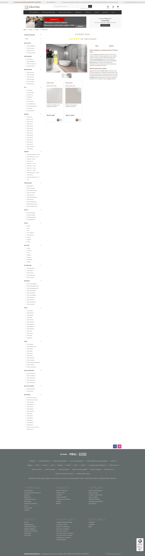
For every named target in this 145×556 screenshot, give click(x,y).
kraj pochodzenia (29, 386)
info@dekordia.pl (43, 2)
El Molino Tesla (50, 82)
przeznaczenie (28, 69)
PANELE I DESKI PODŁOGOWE (48, 12)
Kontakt (26, 510)
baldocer (60, 465)
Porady (26, 522)
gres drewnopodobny (76, 461)
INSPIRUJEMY (88, 12)
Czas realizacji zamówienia (32, 493)
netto (52, 465)
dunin (37, 465)
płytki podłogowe (98, 59)
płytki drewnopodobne (60, 461)
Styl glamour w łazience (63, 537)
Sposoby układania (29, 529)
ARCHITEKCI (105, 12)
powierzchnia (28, 183)
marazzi (45, 465)
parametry (27, 281)
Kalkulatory (27, 533)
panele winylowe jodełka (79, 469)
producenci (27, 394)
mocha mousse (108, 469)
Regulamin (27, 497)
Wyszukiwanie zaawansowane (86, 8)
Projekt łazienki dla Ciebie (64, 522)
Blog (90, 526)
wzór (25, 341)
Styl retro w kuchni (62, 531)
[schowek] (61, 120)
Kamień (58, 501)
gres (92, 75)
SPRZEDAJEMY (78, 12)
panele (83, 465)
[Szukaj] (90, 6)
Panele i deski (60, 493)
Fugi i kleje (27, 535)
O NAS (113, 12)
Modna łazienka (61, 539)
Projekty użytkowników (96, 495)
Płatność (27, 495)
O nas (26, 506)
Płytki (91, 70)
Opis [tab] (96, 46)
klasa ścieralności (29, 370)
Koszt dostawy (28, 490)
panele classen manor (83, 473)
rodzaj (26, 223)
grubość (26, 151)
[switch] (140, 549)
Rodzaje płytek (28, 524)
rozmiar (26, 114)
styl (25, 87)
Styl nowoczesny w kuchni (64, 535)
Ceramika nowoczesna (63, 499)
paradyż (113, 461)
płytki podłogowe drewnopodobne (97, 461)
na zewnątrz (92, 77)
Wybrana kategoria (29, 35)
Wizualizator (93, 503)
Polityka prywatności (30, 503)
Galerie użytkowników (95, 490)
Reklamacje (27, 501)
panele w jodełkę (96, 469)
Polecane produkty (94, 499)
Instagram (92, 524)
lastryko (109, 78)
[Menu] (142, 539)
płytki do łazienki (64, 469)
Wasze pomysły (93, 493)
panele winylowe (37, 469)
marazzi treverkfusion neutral (64, 473)
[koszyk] (58, 120)
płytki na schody (50, 469)
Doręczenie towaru (30, 499)
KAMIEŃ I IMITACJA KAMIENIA (65, 12)
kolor (25, 307)
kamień (68, 465)
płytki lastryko (113, 465)
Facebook (91, 522)
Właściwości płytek (30, 526)
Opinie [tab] (111, 46)
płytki (76, 465)
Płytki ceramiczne (34, 12)
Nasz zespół (28, 508)
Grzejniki (59, 495)
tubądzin (29, 465)
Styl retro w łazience (62, 529)
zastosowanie (28, 56)
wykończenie (27, 265)
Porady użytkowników (31, 531)
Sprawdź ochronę (105, 25)
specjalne (26, 245)
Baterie (58, 503)
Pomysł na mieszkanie (63, 526)
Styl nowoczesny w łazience (64, 533)
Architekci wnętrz (61, 524)
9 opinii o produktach (90, 39)
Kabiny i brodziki (61, 497)
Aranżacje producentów (96, 501)
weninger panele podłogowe (97, 465)
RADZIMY (97, 12)
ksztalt (26, 209)
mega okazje (27, 43)
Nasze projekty (93, 497)
